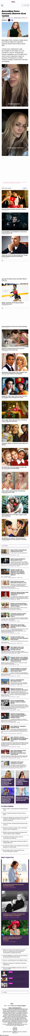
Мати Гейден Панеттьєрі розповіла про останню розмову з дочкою (17, 648)
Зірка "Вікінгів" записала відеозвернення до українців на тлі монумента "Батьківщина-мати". (19, 739)
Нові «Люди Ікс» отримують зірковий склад (18, 727)
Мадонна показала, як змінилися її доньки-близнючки (19, 689)
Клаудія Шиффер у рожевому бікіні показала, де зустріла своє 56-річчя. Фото (18, 670)
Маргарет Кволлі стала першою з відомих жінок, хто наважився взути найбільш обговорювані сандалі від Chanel (19, 659)
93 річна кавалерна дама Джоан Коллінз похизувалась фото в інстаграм (12, 938)
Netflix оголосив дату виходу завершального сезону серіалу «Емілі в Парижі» (18, 605)
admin (9, 577)
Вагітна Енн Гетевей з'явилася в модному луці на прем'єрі (22, 799)
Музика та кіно (19, 577)
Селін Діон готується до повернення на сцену (16, 762)
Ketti (9, 555)
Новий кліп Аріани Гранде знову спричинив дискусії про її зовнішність (19, 594)
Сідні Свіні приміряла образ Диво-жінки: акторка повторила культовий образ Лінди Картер (18, 752)
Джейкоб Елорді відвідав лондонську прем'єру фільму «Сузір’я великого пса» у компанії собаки (18, 715)
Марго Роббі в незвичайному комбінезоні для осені (18, 550)
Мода (18, 555)
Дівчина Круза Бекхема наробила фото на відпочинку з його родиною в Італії (19, 985)
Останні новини (7, 806)
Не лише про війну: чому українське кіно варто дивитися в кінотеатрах (19, 638)
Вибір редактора (7, 857)
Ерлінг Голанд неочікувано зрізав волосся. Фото (17, 559)
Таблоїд (3, 17)
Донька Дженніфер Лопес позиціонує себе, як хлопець (18, 979)
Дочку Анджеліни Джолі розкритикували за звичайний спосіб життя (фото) (17, 973)
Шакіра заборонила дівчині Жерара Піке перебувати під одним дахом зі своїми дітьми (7, 799)
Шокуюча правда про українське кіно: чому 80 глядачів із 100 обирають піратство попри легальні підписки (17, 572)
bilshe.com (13, 1005)
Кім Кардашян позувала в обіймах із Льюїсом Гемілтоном (22, 782)
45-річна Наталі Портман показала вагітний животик (13, 885)
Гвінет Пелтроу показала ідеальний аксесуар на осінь (18, 582)
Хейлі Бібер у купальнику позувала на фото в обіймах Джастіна (18, 626)
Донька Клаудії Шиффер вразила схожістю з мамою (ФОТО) (17, 702)
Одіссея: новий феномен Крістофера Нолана (17, 680)
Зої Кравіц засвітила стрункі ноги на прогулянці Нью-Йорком (18, 615)
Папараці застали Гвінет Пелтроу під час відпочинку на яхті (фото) (14, 914)
